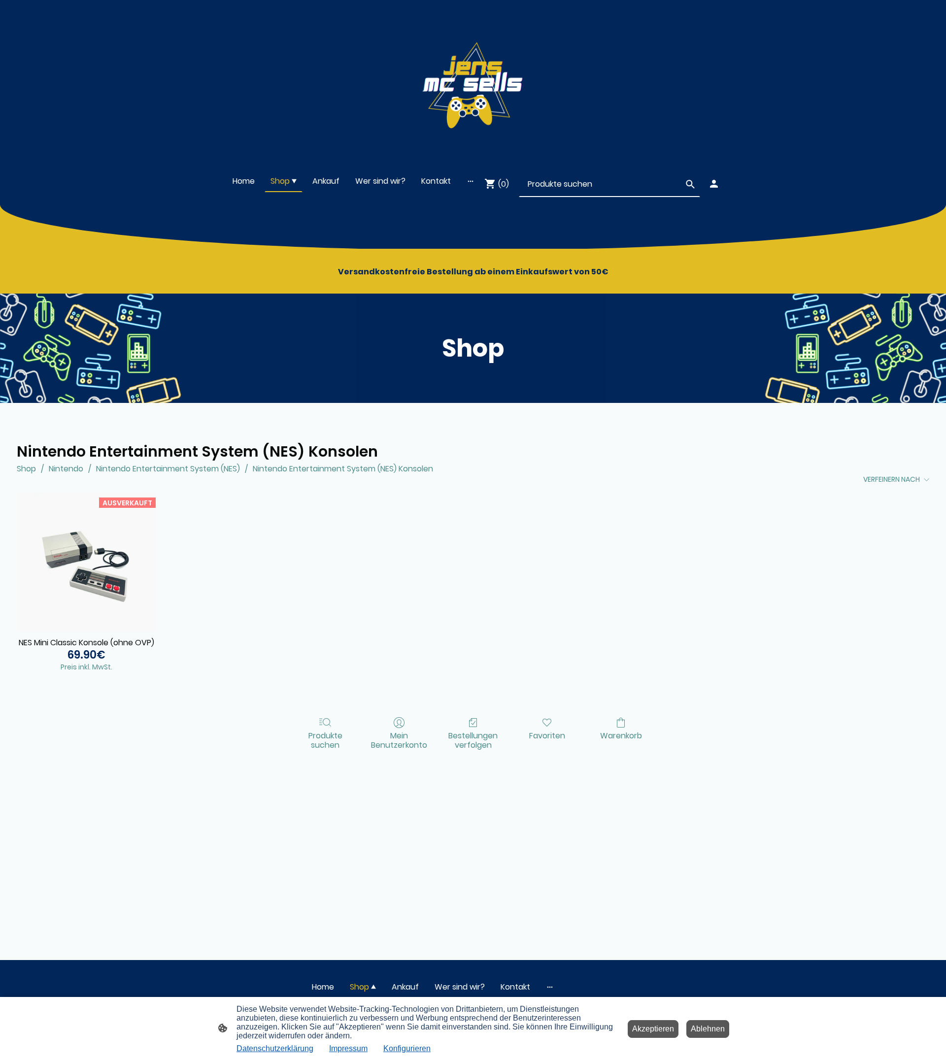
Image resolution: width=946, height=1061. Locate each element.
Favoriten (547, 735)
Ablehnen (708, 1029)
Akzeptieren (653, 1029)
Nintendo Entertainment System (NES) (168, 468)
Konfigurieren (407, 1048)
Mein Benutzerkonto (399, 740)
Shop (26, 468)
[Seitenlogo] (473, 80)
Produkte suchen (325, 740)
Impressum (348, 1048)
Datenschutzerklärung (274, 1048)
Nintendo (66, 468)
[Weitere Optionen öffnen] (470, 181)
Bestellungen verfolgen (473, 740)
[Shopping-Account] (714, 184)
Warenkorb (621, 735)
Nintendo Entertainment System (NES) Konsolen (343, 468)
